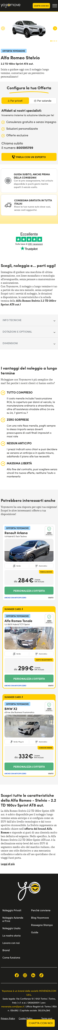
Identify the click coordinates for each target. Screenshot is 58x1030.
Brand (6, 950)
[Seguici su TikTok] (41, 975)
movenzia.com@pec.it (12, 1006)
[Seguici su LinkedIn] (33, 975)
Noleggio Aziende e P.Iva (12, 919)
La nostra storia (11, 935)
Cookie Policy (25, 1018)
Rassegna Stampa (42, 925)
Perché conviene (40, 910)
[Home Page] (10, 6)
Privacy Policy (8, 1018)
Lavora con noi (11, 942)
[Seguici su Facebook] (17, 975)
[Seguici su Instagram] (25, 975)
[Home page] (29, 895)
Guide (34, 932)
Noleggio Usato (11, 928)
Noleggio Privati (11, 910)
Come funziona (11, 957)
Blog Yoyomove (40, 917)
